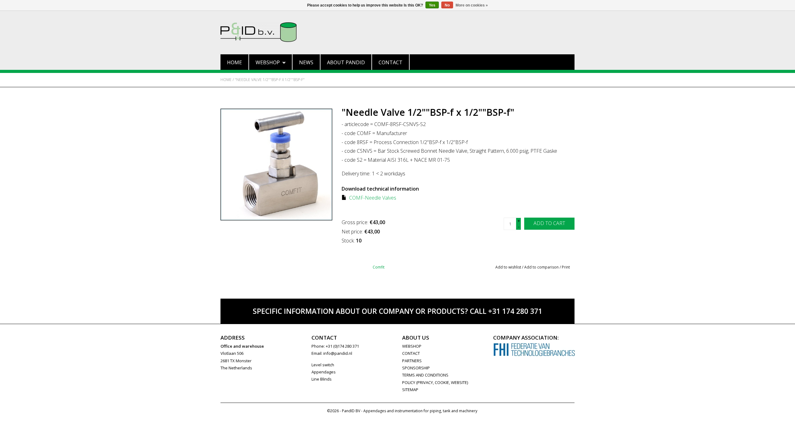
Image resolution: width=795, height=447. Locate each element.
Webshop (268, 62)
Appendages (323, 372)
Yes (432, 5)
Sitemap (410, 389)
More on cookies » (472, 5)
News (306, 62)
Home (234, 62)
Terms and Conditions (425, 375)
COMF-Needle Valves (372, 197)
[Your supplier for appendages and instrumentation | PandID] (397, 32)
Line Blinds (321, 379)
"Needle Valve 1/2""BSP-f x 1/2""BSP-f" (270, 79)
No (447, 5)
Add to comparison (542, 267)
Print (566, 267)
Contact (390, 62)
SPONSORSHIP (416, 368)
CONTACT (411, 353)
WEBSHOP (411, 346)
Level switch (322, 365)
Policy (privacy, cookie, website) (435, 382)
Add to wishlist (508, 267)
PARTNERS (412, 360)
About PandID (346, 62)
